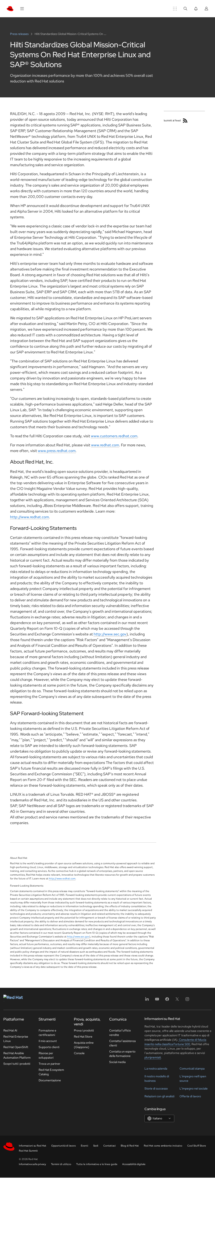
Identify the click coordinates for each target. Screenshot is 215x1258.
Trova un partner (49, 1064)
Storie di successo (156, 1088)
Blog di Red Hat (130, 1145)
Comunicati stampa (192, 1068)
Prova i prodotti (84, 1030)
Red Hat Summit (28, 1150)
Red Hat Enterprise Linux (15, 1039)
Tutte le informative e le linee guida (96, 1164)
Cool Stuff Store (196, 1145)
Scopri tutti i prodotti (16, 1064)
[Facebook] (167, 1000)
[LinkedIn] (146, 1000)
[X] (177, 1000)
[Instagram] (187, 1000)
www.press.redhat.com (57, 450)
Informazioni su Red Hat (32, 1145)
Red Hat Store (83, 1036)
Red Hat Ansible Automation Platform (17, 1055)
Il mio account (48, 1041)
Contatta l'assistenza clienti (122, 1043)
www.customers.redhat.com (114, 435)
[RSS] (185, 120)
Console (79, 1053)
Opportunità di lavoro (63, 1145)
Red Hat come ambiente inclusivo (163, 1145)
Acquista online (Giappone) (84, 1045)
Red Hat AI (10, 1030)
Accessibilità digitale (134, 1164)
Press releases (19, 34)
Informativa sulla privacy (32, 1164)
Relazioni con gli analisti (159, 1096)
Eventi (84, 1145)
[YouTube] (157, 1000)
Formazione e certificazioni (47, 1033)
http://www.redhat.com (29, 516)
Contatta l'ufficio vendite (120, 1033)
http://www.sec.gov (110, 634)
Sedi (95, 1145)
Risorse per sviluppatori (46, 1055)
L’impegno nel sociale (194, 1088)
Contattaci (109, 1145)
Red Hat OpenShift (15, 1047)
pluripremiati (152, 1057)
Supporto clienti (49, 1047)
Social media (117, 1062)
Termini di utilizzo (61, 1164)
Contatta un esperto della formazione (122, 1054)
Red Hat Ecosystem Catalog (51, 1072)
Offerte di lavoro (190, 1096)
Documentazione (50, 1080)
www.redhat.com (105, 445)
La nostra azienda (155, 1068)
